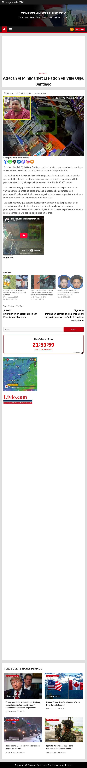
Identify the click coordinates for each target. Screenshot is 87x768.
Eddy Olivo (10, 93)
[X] (14, 162)
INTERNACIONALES (12, 676)
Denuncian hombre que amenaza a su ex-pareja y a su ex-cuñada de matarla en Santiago (64, 315)
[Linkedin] (19, 162)
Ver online (80, 29)
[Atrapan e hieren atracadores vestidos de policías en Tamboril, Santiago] (15, 282)
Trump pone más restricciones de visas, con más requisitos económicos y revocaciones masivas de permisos (23, 705)
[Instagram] (28, 162)
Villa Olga (19, 306)
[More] (32, 162)
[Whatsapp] (10, 162)
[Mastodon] (23, 162)
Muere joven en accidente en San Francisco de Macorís (20, 314)
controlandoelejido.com (43, 13)
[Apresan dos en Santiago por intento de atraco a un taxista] (70, 282)
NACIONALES (43, 73)
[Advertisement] (43, 52)
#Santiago (11, 306)
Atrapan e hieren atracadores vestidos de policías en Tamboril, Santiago (14, 292)
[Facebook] (6, 162)
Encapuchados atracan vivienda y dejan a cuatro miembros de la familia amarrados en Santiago (42, 292)
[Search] (67, 29)
